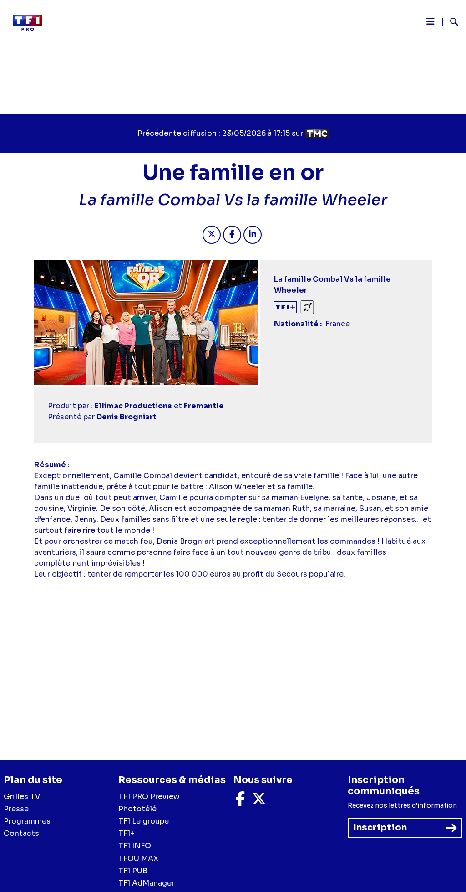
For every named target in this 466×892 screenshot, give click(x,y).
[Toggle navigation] (430, 24)
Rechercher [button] (450, 22)
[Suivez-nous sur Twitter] (259, 801)
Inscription (380, 827)
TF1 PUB (132, 871)
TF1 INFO (134, 846)
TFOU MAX (138, 858)
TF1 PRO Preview (149, 796)
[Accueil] (31, 22)
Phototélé (137, 809)
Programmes (27, 821)
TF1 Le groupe (143, 821)
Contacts (21, 833)
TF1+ (126, 833)
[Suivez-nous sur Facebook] (240, 801)
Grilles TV (22, 796)
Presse (16, 809)
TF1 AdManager (146, 883)
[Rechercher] (450, 23)
